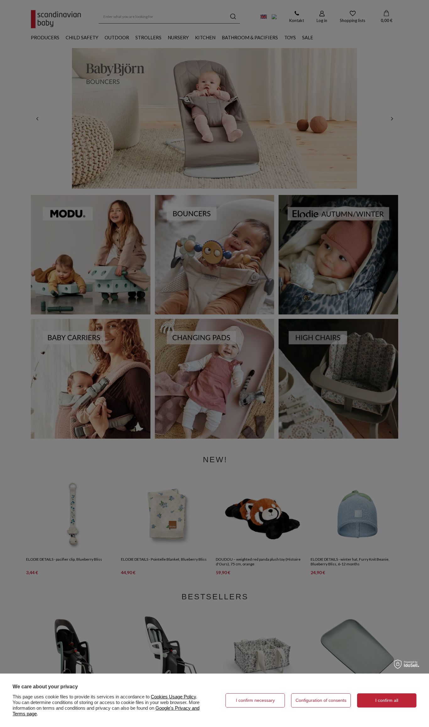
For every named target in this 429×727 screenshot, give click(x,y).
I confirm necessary (255, 700)
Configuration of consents (321, 700)
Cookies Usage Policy (173, 696)
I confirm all (386, 700)
